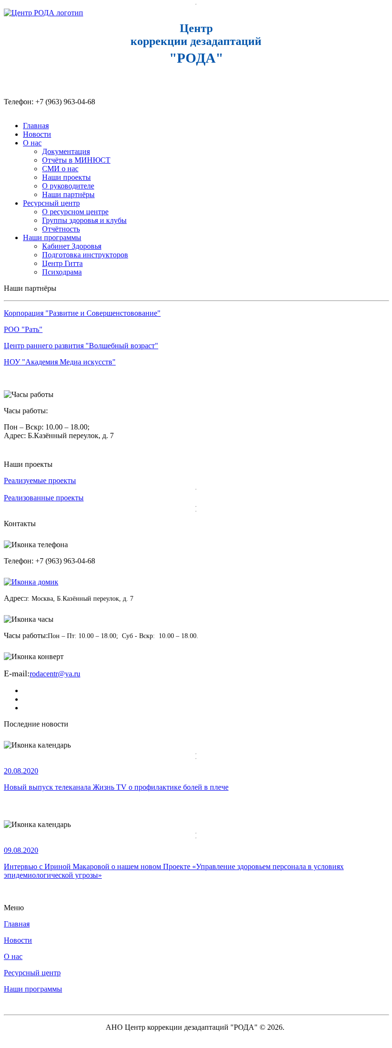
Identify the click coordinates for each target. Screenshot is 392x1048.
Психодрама (62, 272)
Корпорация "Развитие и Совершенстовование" (82, 313)
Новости (37, 134)
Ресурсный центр (51, 203)
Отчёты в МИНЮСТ (76, 160)
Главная (36, 125)
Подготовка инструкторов (85, 255)
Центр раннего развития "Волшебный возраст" (81, 346)
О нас (32, 143)
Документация (66, 151)
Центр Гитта (62, 263)
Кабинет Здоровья (71, 246)
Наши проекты (66, 177)
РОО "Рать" (23, 329)
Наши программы (52, 237)
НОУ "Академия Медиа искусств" (60, 362)
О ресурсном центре (75, 212)
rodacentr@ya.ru (55, 674)
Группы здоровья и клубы (84, 220)
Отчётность (61, 229)
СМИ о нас (60, 169)
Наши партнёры (68, 194)
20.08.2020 (21, 771)
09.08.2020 (21, 850)
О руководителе (68, 186)
